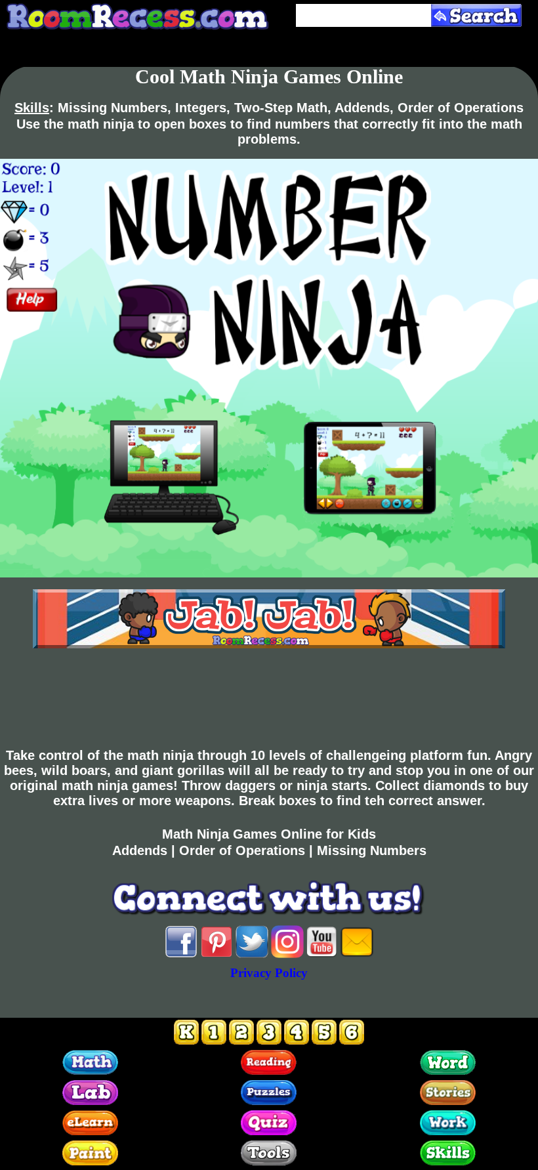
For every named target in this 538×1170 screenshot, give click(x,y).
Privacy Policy (269, 973)
